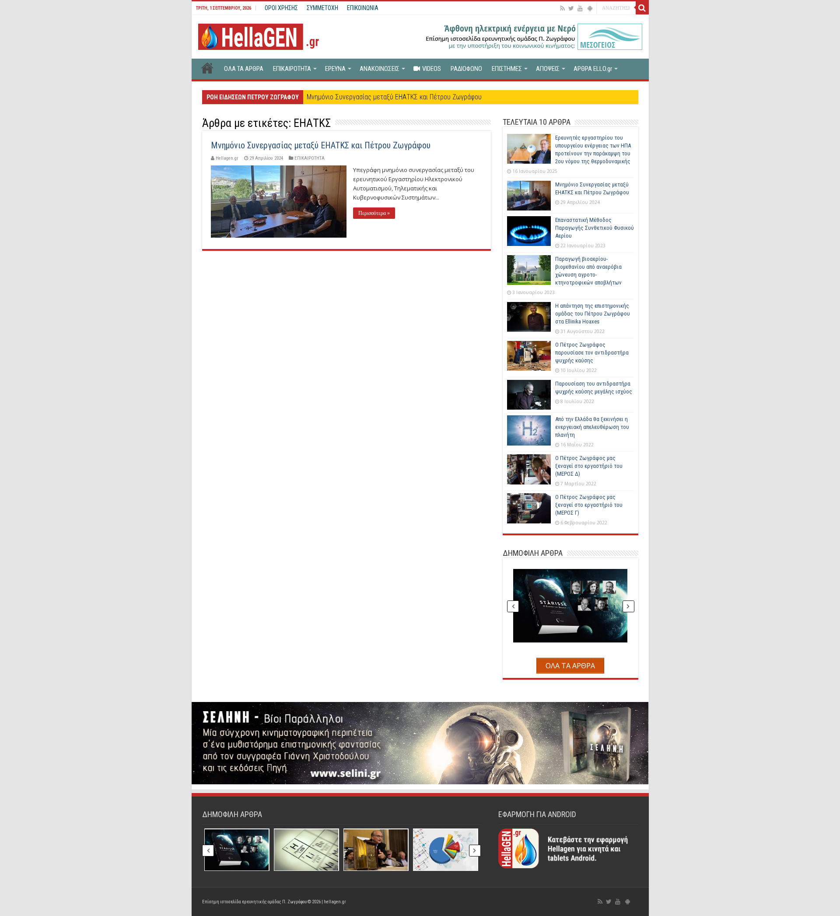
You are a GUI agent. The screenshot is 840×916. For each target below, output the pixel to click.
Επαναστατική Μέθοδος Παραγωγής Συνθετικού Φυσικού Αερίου (594, 228)
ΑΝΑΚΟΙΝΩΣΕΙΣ (379, 69)
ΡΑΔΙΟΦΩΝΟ (466, 69)
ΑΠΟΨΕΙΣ (548, 69)
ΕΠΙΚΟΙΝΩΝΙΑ (362, 7)
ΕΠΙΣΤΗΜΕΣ (507, 69)
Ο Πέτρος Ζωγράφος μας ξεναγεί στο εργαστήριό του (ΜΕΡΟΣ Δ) (589, 466)
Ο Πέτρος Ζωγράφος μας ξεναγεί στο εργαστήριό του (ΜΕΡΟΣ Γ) (589, 505)
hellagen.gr (335, 902)
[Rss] (562, 8)
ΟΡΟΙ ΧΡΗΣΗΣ (281, 7)
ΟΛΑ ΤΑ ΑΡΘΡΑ (243, 69)
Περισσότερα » (374, 213)
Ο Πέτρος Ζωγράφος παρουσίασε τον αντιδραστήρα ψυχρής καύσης (592, 352)
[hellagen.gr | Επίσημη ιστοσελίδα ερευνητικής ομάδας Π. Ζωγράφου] (262, 35)
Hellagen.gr (227, 158)
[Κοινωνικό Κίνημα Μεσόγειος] (533, 36)
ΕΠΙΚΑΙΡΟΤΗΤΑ (292, 69)
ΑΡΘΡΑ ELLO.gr (593, 69)
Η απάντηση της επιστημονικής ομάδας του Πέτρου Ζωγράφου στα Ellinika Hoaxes (592, 313)
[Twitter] (571, 8)
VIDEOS (431, 69)
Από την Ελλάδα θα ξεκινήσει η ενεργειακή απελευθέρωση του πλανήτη (592, 427)
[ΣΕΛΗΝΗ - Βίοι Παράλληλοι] (420, 743)
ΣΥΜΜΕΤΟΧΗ (322, 7)
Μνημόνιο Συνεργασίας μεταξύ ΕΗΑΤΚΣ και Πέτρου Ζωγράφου (394, 97)
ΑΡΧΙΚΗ (207, 68)
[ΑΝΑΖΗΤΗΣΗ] (642, 7)
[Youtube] (580, 8)
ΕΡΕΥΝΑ (335, 69)
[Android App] (590, 8)
